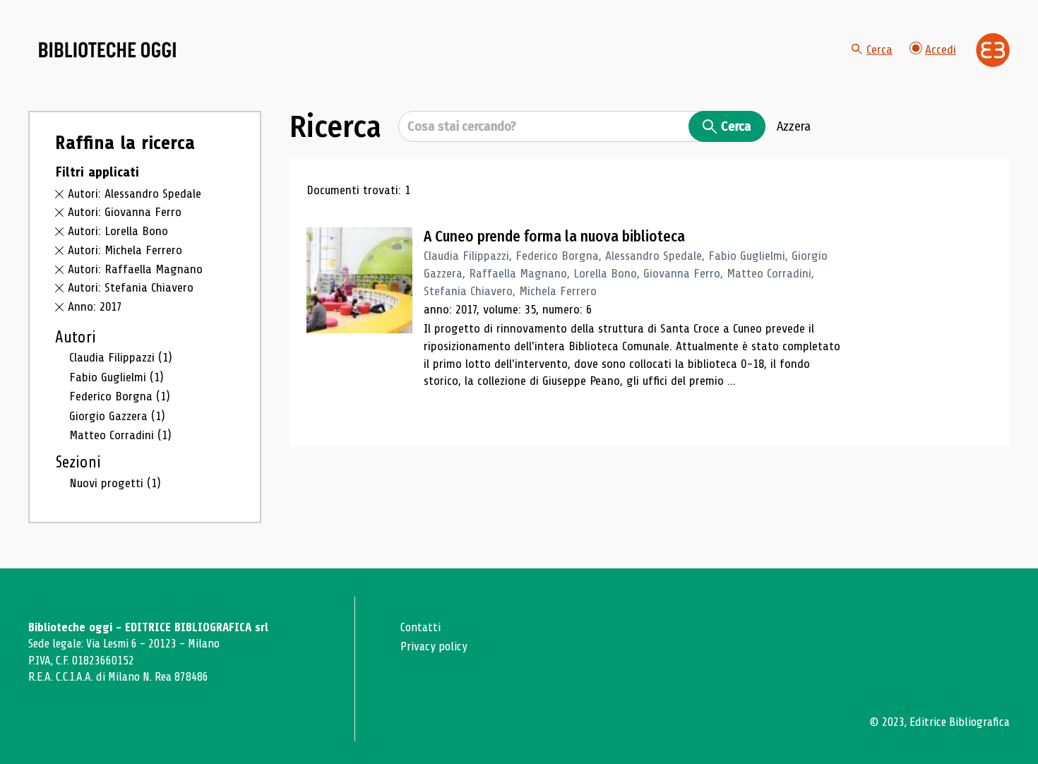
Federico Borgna (119, 396)
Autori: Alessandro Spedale (134, 193)
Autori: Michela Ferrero (125, 250)
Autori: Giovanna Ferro (124, 212)
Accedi (940, 49)
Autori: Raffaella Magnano (135, 269)
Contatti (420, 627)
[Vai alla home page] (107, 50)
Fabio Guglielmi (116, 377)
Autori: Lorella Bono (118, 231)
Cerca (879, 49)
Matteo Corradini (120, 435)
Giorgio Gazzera (117, 416)
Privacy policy (433, 646)
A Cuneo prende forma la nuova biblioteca (554, 236)
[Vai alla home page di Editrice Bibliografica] (993, 50)
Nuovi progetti (115, 483)
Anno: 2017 (95, 306)
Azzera (794, 126)
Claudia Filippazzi (120, 357)
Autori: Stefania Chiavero (130, 287)
